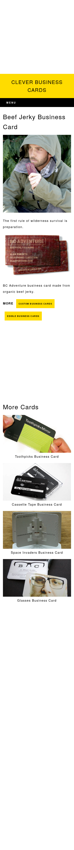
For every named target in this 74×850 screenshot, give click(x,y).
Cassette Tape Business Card (37, 504)
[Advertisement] (37, 37)
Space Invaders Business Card (37, 552)
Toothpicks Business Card (37, 456)
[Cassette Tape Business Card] (37, 499)
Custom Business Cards (35, 303)
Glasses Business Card (37, 600)
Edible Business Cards (23, 316)
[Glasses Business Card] (37, 595)
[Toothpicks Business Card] (37, 451)
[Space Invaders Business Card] (37, 547)
